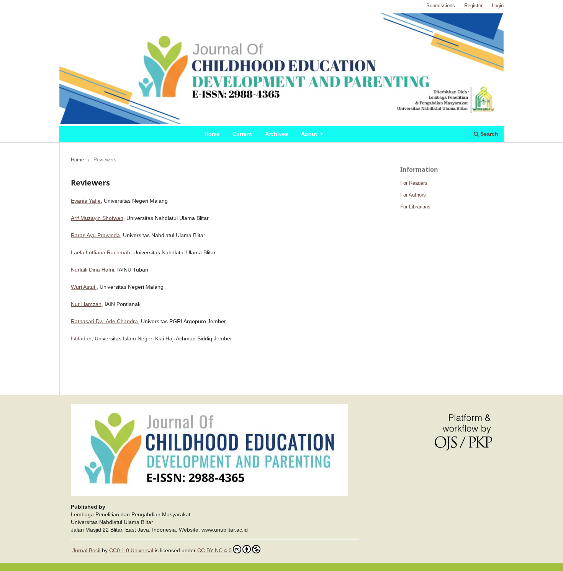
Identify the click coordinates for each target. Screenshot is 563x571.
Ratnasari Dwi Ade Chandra (104, 321)
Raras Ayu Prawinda (95, 235)
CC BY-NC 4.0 (214, 550)
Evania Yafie (86, 201)
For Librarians (415, 207)
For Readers (413, 183)
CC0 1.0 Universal (131, 550)
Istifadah (81, 338)
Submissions (440, 5)
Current (242, 134)
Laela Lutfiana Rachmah (100, 252)
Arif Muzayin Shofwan (97, 218)
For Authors (413, 195)
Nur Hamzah (86, 304)
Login (498, 5)
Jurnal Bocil (87, 550)
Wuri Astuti (84, 287)
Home (212, 134)
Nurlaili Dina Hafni (92, 270)
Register (473, 5)
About (310, 134)
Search (488, 134)
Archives (276, 134)
